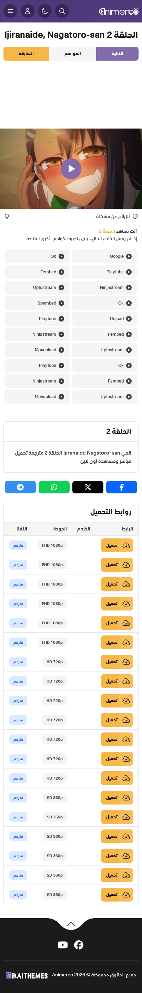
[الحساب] (27, 11)
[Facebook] (78, 944)
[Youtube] (63, 944)
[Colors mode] (45, 11)
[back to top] (71, 923)
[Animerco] (119, 11)
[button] (62, 11)
